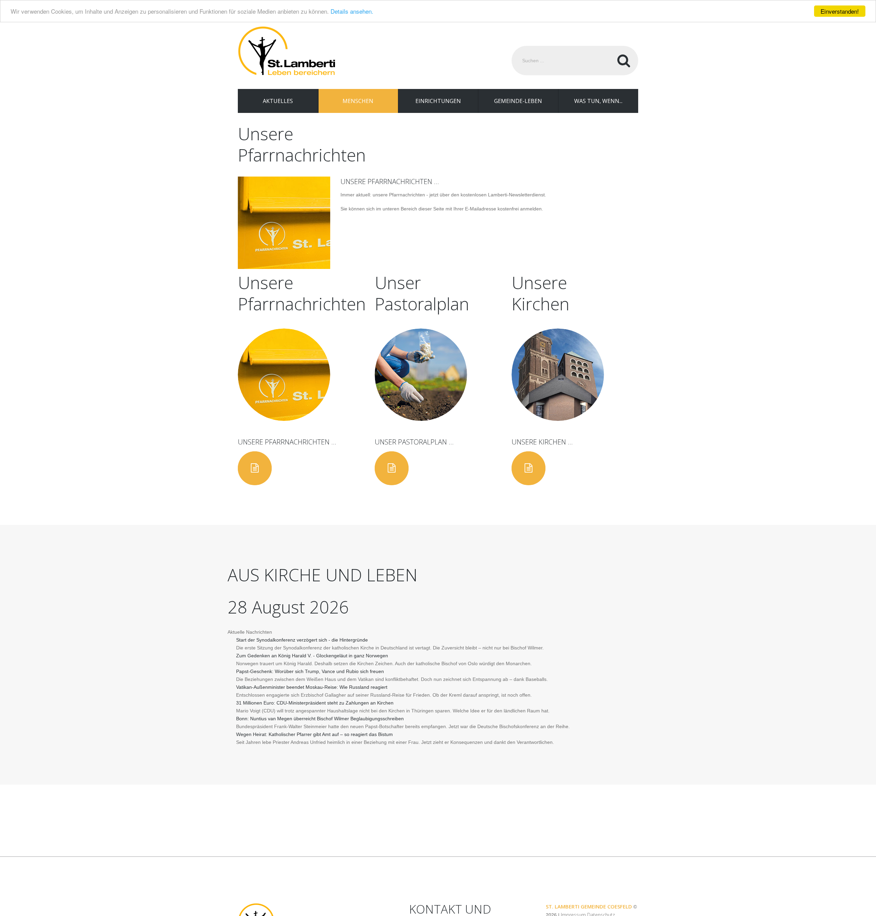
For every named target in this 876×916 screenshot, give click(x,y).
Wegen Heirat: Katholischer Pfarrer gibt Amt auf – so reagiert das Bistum (314, 734)
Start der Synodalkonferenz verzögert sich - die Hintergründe (302, 640)
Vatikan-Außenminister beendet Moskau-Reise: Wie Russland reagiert (311, 687)
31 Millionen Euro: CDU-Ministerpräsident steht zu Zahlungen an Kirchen (315, 703)
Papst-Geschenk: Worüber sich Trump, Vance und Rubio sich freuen (310, 671)
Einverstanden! (840, 11)
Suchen (623, 61)
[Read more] (255, 468)
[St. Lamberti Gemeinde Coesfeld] (286, 51)
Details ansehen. (352, 11)
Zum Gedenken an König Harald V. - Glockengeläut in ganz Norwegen (312, 655)
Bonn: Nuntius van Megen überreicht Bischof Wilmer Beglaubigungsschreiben (320, 718)
